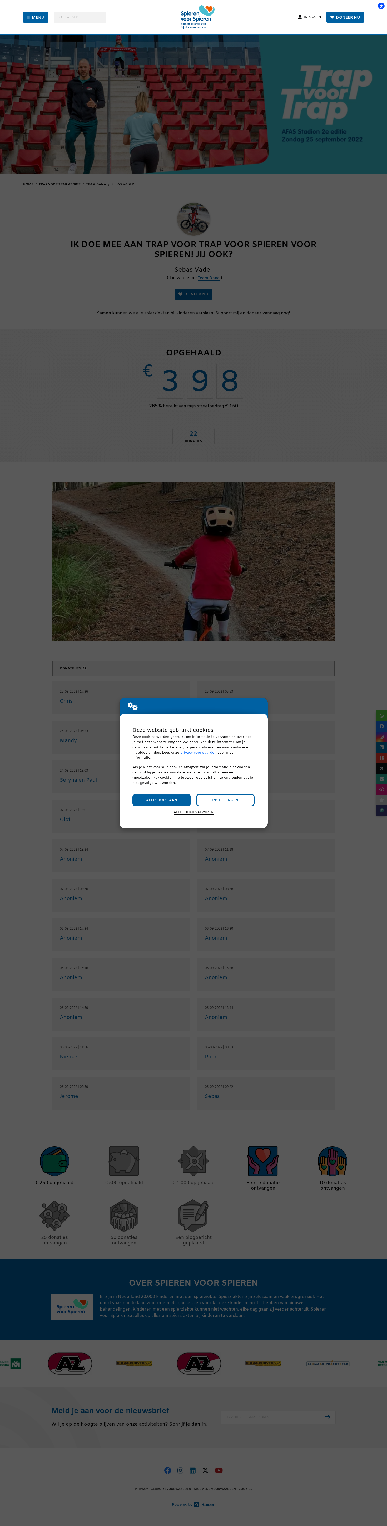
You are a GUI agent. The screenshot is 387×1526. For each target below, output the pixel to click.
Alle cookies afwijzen (194, 812)
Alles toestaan (161, 800)
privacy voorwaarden (198, 752)
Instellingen (225, 800)
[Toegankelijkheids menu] (381, 6)
